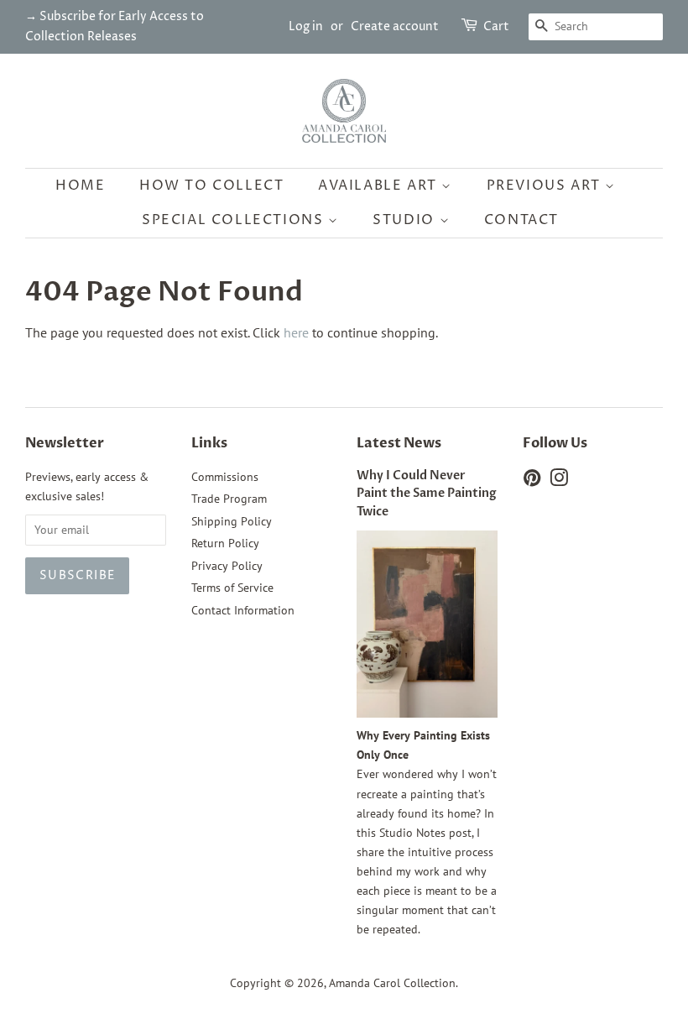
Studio (406, 220)
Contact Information (242, 610)
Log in (306, 26)
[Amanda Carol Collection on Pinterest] (532, 481)
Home (80, 185)
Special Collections (235, 220)
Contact (521, 220)
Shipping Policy (231, 521)
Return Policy (225, 543)
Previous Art (546, 185)
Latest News (399, 443)
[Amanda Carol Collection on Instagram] (559, 481)
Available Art (379, 185)
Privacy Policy (227, 565)
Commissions (224, 476)
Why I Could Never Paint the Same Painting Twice (427, 494)
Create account (395, 26)
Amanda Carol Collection (392, 982)
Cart (496, 26)
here (296, 332)
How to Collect (211, 185)
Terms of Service (232, 587)
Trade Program (229, 498)
